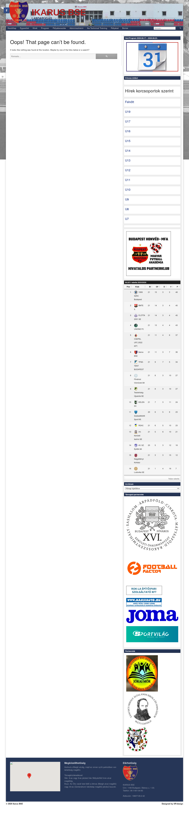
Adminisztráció (76, 28)
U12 (127, 170)
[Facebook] (7, 10)
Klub (137, 286)
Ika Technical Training (97, 28)
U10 (127, 189)
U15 (127, 141)
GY (157, 286)
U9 (127, 199)
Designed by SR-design (172, 803)
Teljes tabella (173, 478)
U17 (127, 121)
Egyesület (24, 28)
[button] (29, 776)
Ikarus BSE (59, 12)
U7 (127, 219)
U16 (127, 131)
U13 (127, 160)
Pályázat (115, 28)
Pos (128, 286)
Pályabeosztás (59, 28)
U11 (127, 180)
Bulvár (125, 28)
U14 (127, 150)
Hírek (35, 28)
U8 (127, 209)
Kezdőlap (12, 28)
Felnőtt (129, 102)
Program (45, 28)
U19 (127, 111)
